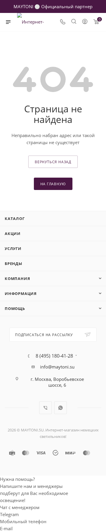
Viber (45, 407)
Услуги (13, 248)
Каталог (15, 218)
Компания (17, 278)
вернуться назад (53, 161)
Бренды (13, 263)
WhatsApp (60, 407)
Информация (21, 293)
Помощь (15, 308)
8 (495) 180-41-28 (54, 355)
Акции (13, 233)
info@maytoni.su (57, 367)
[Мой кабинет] (84, 22)
